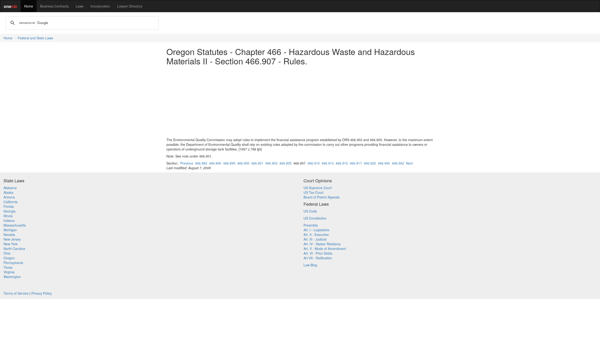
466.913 (328, 163)
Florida (9, 206)
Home (28, 6)
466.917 (356, 163)
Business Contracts (54, 6)
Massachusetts (15, 225)
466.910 (314, 163)
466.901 (257, 163)
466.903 (271, 163)
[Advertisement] (300, 101)
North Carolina (14, 248)
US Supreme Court (318, 187)
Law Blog (310, 265)
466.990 (384, 163)
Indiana (9, 220)
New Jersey (12, 239)
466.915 (342, 163)
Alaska (8, 192)
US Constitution (315, 218)
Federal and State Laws (35, 38)
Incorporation (100, 6)
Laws (79, 6)
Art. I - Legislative (316, 229)
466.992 (398, 163)
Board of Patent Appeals (322, 197)
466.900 (243, 163)
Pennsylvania (13, 262)
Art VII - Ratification (318, 258)
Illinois (8, 215)
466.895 (229, 163)
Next (409, 163)
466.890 (215, 163)
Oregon (9, 258)
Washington (12, 276)
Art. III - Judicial (315, 239)
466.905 (285, 163)
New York (11, 244)
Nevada (9, 234)
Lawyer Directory (129, 6)
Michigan (10, 229)
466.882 (201, 163)
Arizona (9, 197)
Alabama (10, 187)
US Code (310, 211)
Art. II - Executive (316, 234)
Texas (8, 267)
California (11, 201)
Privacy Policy (41, 293)
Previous (186, 163)
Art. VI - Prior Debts (318, 253)
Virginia (9, 272)
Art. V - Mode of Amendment (325, 248)
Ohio (7, 253)
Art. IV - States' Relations (322, 244)
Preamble (311, 225)
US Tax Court (313, 192)
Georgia (9, 211)
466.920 (370, 163)
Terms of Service (16, 293)
